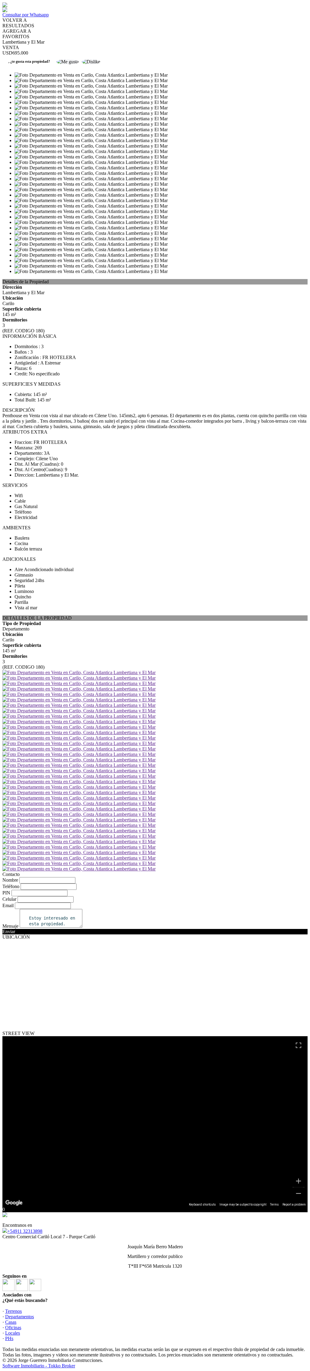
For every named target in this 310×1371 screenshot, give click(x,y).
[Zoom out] (298, 1193)
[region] (155, 1121)
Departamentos (19, 1316)
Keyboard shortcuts (202, 1204)
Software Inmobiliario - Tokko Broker (38, 1365)
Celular (9, 899)
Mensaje (10, 926)
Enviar (8, 931)
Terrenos (13, 1311)
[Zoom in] (298, 1181)
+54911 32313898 (24, 1231)
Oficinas (13, 1327)
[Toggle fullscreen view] (298, 1045)
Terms (274, 1204)
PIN (6, 892)
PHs (9, 1338)
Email (8, 905)
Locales (12, 1333)
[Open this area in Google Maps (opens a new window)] (14, 1203)
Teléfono (10, 886)
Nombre (10, 880)
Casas (10, 1322)
